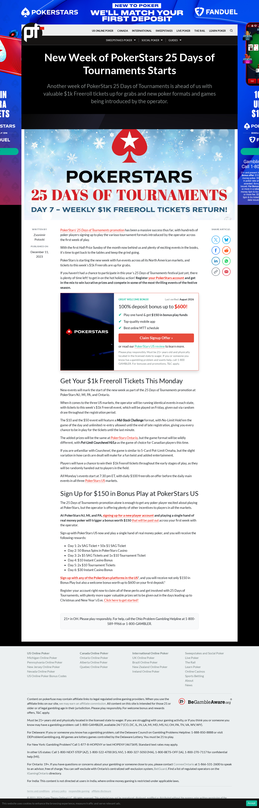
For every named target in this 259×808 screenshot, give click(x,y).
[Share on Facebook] (216, 250)
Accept (251, 803)
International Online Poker (150, 653)
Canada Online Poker (94, 653)
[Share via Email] (226, 271)
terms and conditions (38, 791)
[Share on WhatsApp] (226, 261)
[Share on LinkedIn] (216, 261)
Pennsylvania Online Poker (44, 662)
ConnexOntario (183, 764)
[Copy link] (216, 271)
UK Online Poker (143, 657)
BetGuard (160, 768)
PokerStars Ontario (124, 438)
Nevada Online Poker (41, 671)
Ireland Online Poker (145, 671)
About (189, 680)
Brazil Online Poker (145, 662)
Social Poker (150, 40)
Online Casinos (195, 671)
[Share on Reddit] (226, 250)
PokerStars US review (150, 346)
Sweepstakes (164, 30)
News (188, 685)
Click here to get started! (121, 600)
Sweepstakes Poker (119, 40)
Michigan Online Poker (42, 657)
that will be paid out (145, 520)
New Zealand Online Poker (149, 667)
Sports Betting (194, 676)
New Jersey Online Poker (43, 667)
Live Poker (183, 30)
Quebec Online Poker (94, 667)
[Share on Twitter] (216, 240)
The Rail (199, 30)
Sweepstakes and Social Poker (204, 653)
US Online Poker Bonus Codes (47, 676)
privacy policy (59, 791)
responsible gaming (79, 791)
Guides (173, 40)
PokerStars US (95, 481)
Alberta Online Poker (94, 662)
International (142, 30)
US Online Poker (102, 30)
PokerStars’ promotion (92, 230)
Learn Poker (217, 30)
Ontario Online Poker (94, 657)
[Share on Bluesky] (226, 240)
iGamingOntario (38, 773)
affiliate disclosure (101, 791)
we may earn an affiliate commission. (82, 703)
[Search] (231, 30)
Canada (122, 30)
